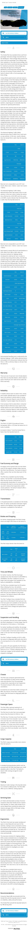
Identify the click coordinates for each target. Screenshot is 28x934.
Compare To (15, 7)
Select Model (10, 7)
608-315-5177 (16, 922)
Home (5, 7)
